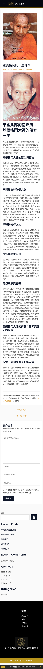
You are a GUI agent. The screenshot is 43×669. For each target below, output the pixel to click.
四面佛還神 (5, 544)
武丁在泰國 (19, 3)
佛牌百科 (14, 69)
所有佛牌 (25, 616)
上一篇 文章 (21, 409)
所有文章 (25, 626)
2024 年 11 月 (6, 583)
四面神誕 (4, 539)
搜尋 (2, 513)
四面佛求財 (5, 549)
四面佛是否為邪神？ (8, 534)
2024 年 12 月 (6, 579)
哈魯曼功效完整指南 (8, 530)
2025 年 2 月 (6, 572)
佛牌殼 (24, 623)
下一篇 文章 (21, 416)
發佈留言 (6, 69)
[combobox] (15, 517)
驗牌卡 (24, 619)
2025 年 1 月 (6, 576)
